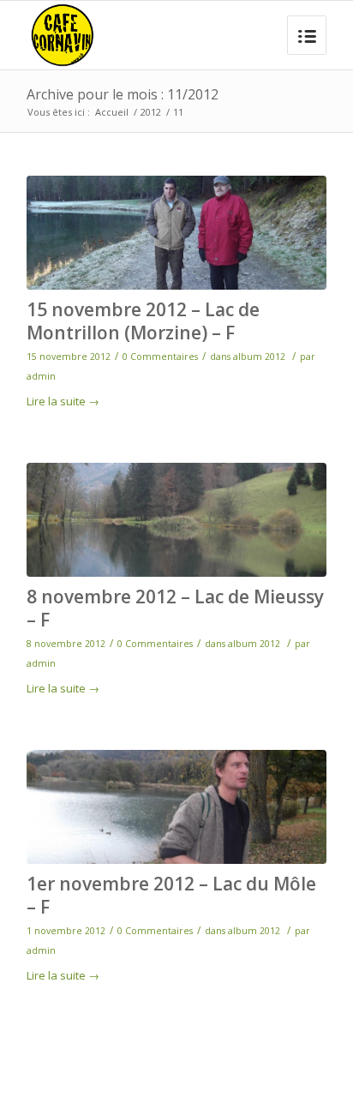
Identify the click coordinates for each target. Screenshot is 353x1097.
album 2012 (259, 357)
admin (41, 376)
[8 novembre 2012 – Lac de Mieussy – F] (176, 520)
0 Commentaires (160, 357)
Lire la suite (63, 401)
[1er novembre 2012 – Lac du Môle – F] (176, 807)
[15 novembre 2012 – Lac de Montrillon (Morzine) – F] (176, 233)
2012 (151, 111)
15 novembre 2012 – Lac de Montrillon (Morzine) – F (143, 321)
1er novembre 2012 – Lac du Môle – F (171, 895)
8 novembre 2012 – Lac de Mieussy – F (175, 608)
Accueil (112, 111)
